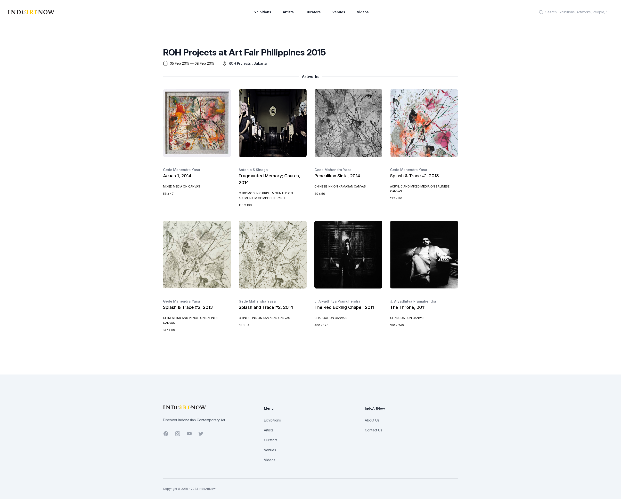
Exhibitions (262, 12)
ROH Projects (240, 63)
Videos (363, 12)
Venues (338, 12)
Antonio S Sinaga (253, 170)
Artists (288, 12)
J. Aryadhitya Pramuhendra (337, 301)
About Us (372, 420)
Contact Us (373, 430)
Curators (313, 12)
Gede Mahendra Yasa (181, 170)
